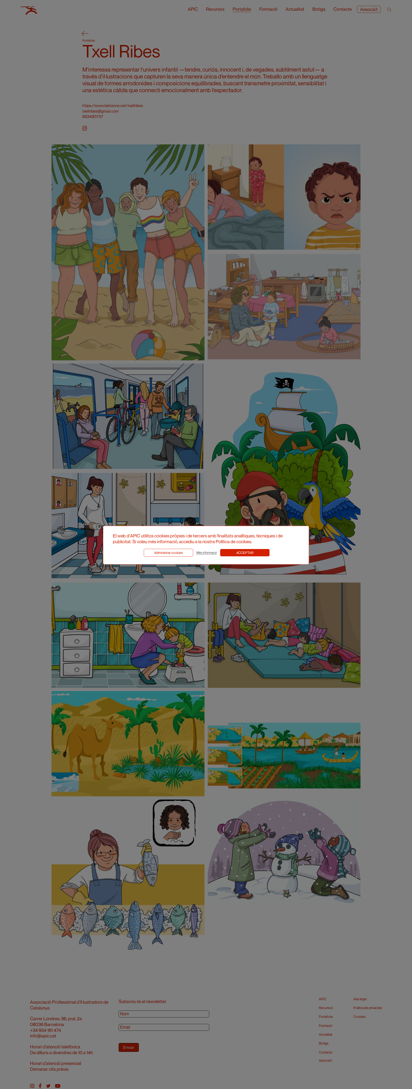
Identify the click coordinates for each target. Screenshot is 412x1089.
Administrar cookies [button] (168, 553)
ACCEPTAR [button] (244, 553)
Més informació (206, 552)
